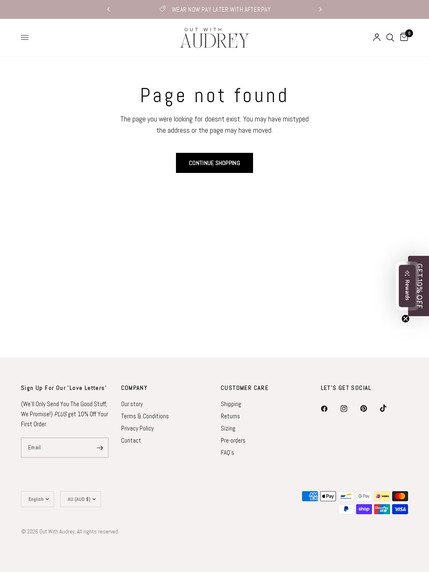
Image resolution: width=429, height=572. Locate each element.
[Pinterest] (369, 408)
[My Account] (376, 38)
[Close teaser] (405, 318)
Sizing (228, 428)
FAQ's (227, 452)
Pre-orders (233, 440)
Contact (131, 440)
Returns (230, 416)
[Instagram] (350, 408)
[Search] (390, 38)
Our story (132, 404)
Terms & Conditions (145, 416)
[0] (402, 38)
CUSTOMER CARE (245, 388)
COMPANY (134, 388)
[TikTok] (389, 408)
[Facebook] (330, 408)
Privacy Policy (137, 428)
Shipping (231, 404)
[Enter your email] (100, 448)
